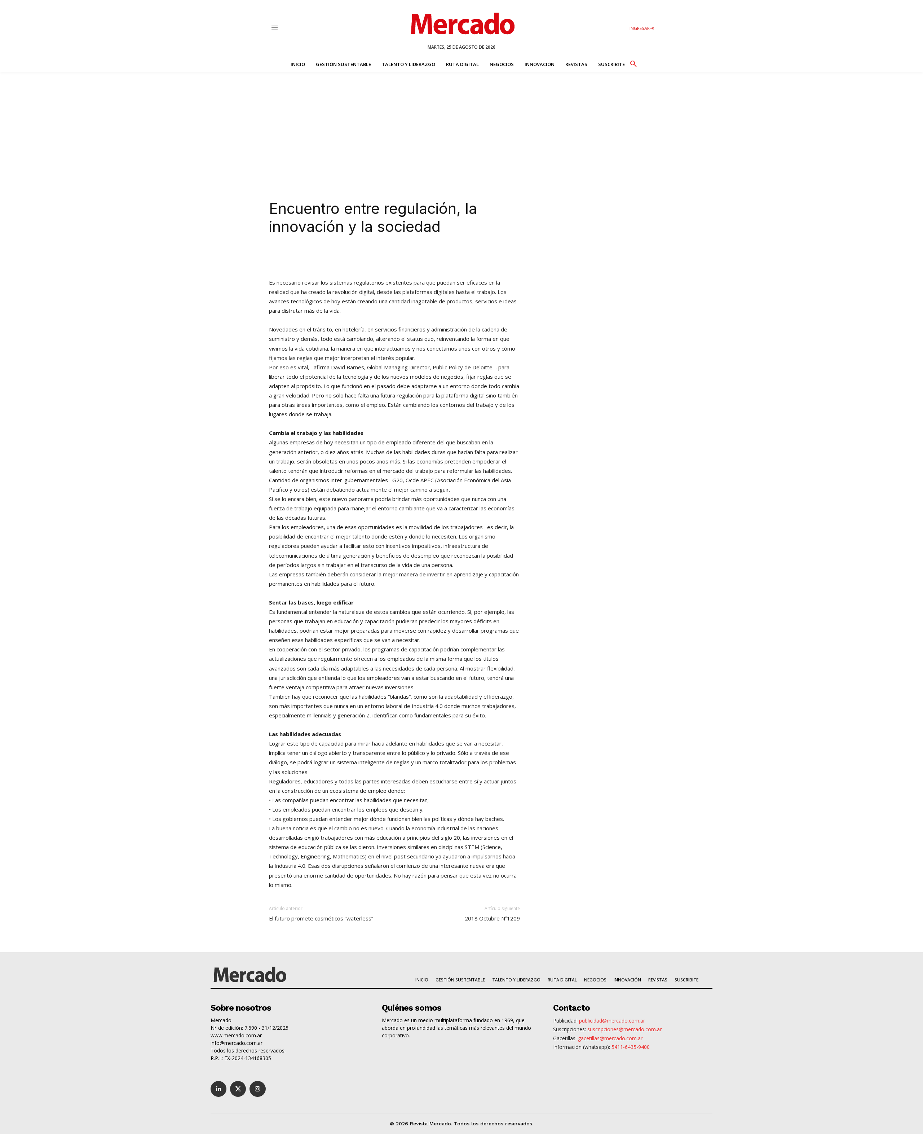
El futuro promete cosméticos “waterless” (321, 918)
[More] (428, 257)
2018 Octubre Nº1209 (492, 918)
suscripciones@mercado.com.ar (624, 1029)
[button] (633, 63)
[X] (345, 257)
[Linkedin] (329, 257)
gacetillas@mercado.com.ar (610, 1038)
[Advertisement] (461, 125)
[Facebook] (362, 257)
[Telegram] (395, 257)
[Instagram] (257, 1089)
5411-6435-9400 (630, 1046)
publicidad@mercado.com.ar (612, 1020)
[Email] (412, 257)
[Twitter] (238, 1089)
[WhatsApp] (378, 257)
